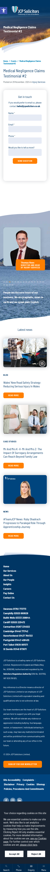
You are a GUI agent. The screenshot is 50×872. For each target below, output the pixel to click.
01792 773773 (19, 608)
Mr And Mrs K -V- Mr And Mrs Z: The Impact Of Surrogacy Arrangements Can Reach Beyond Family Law (23, 452)
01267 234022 (23, 626)
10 (29, 281)
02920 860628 (21, 613)
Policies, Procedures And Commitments (24, 788)
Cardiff (6, 622)
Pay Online (8, 593)
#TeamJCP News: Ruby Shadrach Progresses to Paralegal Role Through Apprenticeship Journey (24, 522)
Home (5, 61)
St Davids (8, 649)
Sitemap (41, 784)
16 (4, 284)
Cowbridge (8, 631)
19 (12, 284)
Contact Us (8, 597)
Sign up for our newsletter (22, 764)
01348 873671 (20, 649)
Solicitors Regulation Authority (17, 673)
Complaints (28, 779)
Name (11, 113)
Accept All (14, 853)
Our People (8, 579)
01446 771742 (21, 631)
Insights (7, 584)
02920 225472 (18, 622)
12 (35, 281)
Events (14, 61)
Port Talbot (8, 644)
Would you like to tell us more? (21, 147)
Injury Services (38, 82)
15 (43, 281)
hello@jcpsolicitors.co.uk (28, 106)
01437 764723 (26, 635)
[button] (3, 10)
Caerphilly (8, 613)
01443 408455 (22, 640)
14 (40, 281)
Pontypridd (8, 640)
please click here (28, 844)
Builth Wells (9, 617)
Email (10, 124)
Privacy (20, 784)
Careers (7, 588)
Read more (13, 395)
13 (37, 281)
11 (31, 281)
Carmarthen (9, 626)
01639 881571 (21, 644)
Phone (11, 136)
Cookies (30, 784)
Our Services (9, 570)
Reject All (36, 853)
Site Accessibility (12, 779)
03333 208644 (23, 617)
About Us (7, 575)
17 (7, 284)
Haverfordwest (10, 635)
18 (10, 284)
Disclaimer (9, 784)
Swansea (7, 608)
